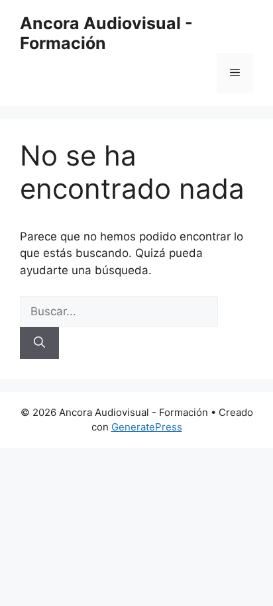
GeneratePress (146, 427)
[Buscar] (39, 343)
